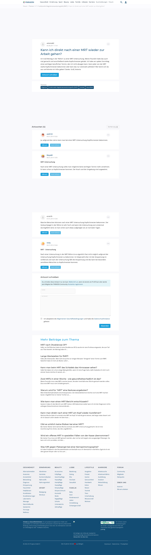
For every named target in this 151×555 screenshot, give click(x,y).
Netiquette (120, 477)
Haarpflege (58, 480)
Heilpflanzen (27, 491)
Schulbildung (73, 503)
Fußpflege (58, 474)
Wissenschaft (89, 499)
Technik (87, 491)
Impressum (107, 544)
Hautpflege (58, 485)
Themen (31, 6)
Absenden (105, 326)
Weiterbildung (102, 482)
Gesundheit (44, 2)
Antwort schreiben (49, 75)
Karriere (92, 2)
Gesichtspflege (59, 477)
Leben (71, 500)
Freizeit (87, 474)
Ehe (70, 477)
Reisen (87, 488)
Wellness (26, 512)
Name (43, 290)
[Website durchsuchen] (121, 2)
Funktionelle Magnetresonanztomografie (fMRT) (52, 6)
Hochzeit (72, 480)
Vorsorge (26, 510)
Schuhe (57, 501)
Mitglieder (120, 474)
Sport (61, 2)
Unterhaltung (89, 496)
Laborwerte (27, 499)
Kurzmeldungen (101, 2)
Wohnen (87, 501)
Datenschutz (115, 544)
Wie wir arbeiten (122, 489)
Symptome (26, 507)
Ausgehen (88, 471)
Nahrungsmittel (44, 482)
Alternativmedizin (29, 471)
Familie (77, 2)
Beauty (66, 2)
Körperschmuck (60, 491)
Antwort (45, 296)
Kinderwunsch (74, 497)
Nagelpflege (59, 499)
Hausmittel (26, 488)
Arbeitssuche (102, 471)
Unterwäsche (59, 504)
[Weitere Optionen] (108, 44)
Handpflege (58, 482)
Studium (101, 480)
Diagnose (44, 87)
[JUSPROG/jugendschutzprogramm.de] (107, 522)
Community (121, 471)
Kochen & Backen (45, 477)
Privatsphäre (124, 544)
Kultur (87, 485)
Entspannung (27, 485)
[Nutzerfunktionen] (126, 2)
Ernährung (53, 2)
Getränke (42, 474)
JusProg (103, 529)
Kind (70, 495)
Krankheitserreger (29, 496)
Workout (42, 495)
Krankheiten (27, 493)
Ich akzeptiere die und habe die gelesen (77, 320)
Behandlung (27, 480)
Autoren (120, 487)
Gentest (82, 87)
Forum (111, 2)
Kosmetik (58, 493)
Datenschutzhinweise (102, 319)
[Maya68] (44, 156)
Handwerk (88, 482)
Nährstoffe (42, 480)
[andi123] (44, 135)
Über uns (121, 482)
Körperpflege (59, 488)
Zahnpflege (58, 507)
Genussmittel (89, 480)
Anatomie (26, 474)
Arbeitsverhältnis (103, 474)
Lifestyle (85, 2)
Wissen (100, 485)
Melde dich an (73, 282)
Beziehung (72, 471)
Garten (87, 477)
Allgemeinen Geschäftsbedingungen (70, 319)
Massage (26, 501)
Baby (71, 492)
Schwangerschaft (75, 506)
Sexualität (72, 482)
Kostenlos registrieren (75, 284)
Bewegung (42, 492)
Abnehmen (42, 471)
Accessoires (59, 471)
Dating (71, 474)
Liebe (72, 2)
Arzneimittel (27, 477)
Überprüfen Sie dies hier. (80, 537)
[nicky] (44, 244)
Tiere (86, 493)
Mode (57, 496)
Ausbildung (102, 477)
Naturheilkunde (28, 504)
